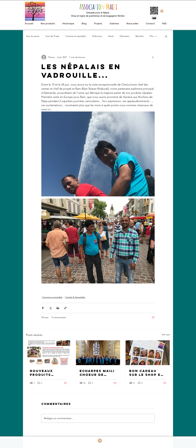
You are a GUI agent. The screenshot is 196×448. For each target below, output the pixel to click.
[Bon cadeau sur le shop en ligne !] (148, 352)
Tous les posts (32, 36)
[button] (162, 10)
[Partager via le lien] (65, 308)
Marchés (140, 36)
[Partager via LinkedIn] (57, 308)
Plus (152, 36)
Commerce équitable (75, 36)
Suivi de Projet (52, 36)
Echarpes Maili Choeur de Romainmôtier (97, 373)
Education (124, 36)
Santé (111, 36)
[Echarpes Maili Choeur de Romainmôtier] (98, 352)
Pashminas (97, 36)
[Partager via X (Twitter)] (50, 308)
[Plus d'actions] (153, 57)
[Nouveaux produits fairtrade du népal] (48, 352)
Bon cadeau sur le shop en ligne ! (146, 373)
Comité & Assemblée (75, 297)
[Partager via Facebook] (42, 308)
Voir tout (166, 334)
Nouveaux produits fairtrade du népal (45, 373)
